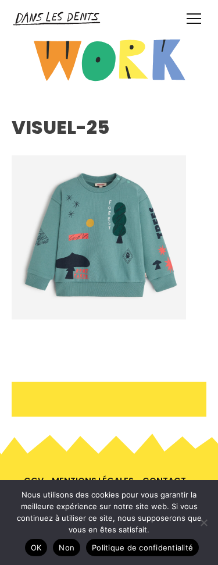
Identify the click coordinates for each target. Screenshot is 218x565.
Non (66, 547)
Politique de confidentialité (142, 547)
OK (36, 547)
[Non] (203, 522)
